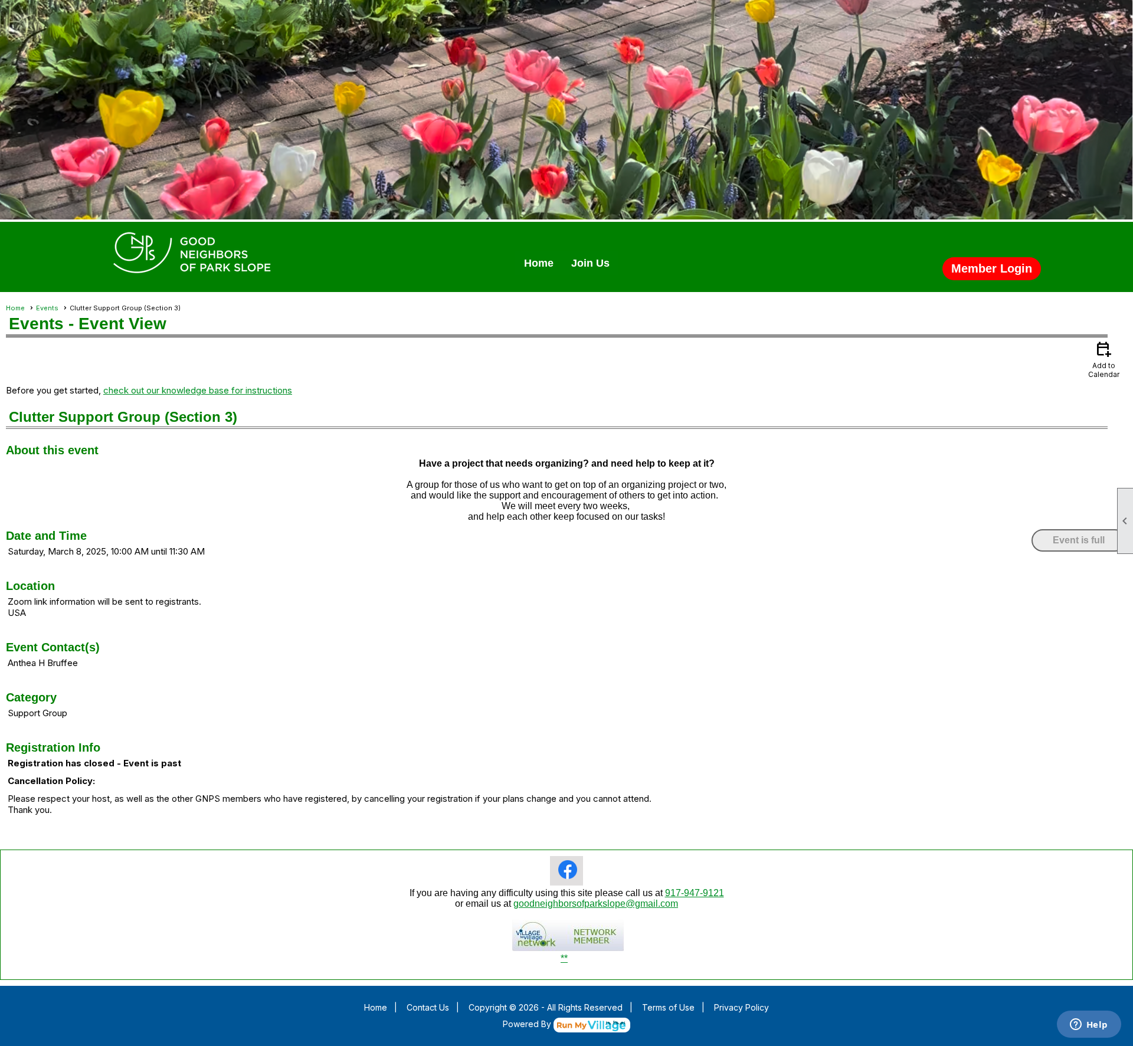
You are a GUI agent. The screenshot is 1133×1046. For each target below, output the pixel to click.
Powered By (528, 1024)
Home (539, 263)
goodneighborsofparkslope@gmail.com (595, 904)
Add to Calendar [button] (1103, 359)
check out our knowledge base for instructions (197, 390)
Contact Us (428, 1007)
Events (47, 308)
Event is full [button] (1079, 540)
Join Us (590, 263)
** (564, 958)
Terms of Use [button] (668, 1007)
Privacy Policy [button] (741, 1007)
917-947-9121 (694, 893)
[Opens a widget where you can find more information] (1088, 1025)
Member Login (991, 268)
